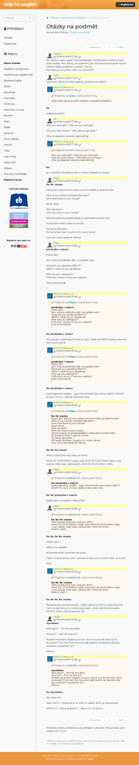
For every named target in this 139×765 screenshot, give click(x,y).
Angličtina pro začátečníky (18, 75)
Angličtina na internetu (16, 69)
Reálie (7, 127)
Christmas (9, 104)
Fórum (55, 17)
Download (9, 92)
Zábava (8, 168)
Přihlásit (8, 37)
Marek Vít (63, 87)
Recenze (9, 133)
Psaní (7, 121)
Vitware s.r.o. (71, 755)
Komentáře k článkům (73, 17)
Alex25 (56, 617)
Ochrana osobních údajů (80, 759)
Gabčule (57, 54)
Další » (121, 47)
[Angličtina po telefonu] (18, 220)
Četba (7, 86)
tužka (56, 75)
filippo (56, 178)
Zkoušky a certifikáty (15, 174)
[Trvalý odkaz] (80, 56)
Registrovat (10, 43)
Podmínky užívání (55, 759)
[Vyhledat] (30, 18)
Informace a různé (14, 110)
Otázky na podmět (80, 32)
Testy (7, 150)
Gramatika (9, 98)
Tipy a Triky (10, 156)
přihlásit (62, 731)
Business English (13, 80)
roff (54, 119)
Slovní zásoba (11, 139)
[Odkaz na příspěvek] (52, 96)
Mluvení (8, 115)
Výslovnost (10, 162)
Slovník (8, 145)
